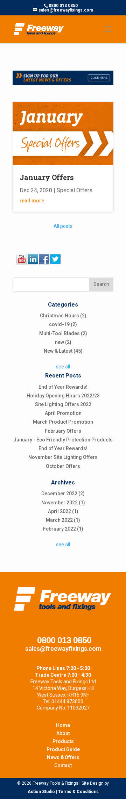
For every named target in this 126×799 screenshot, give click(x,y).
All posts (63, 226)
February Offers (63, 431)
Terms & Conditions (78, 791)
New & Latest (63, 351)
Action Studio (41, 791)
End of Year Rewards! (63, 387)
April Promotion (63, 413)
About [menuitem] (63, 733)
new (63, 342)
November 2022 (63, 502)
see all (63, 366)
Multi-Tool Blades (63, 333)
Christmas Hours (63, 315)
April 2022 (63, 511)
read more (32, 200)
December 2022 (63, 493)
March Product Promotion (63, 422)
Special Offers (74, 190)
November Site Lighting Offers (63, 457)
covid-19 (63, 324)
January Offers (47, 177)
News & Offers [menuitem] (63, 757)
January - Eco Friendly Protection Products (63, 439)
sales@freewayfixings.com (63, 648)
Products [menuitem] (63, 741)
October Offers (63, 466)
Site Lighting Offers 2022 (63, 404)
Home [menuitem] (63, 725)
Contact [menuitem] (63, 765)
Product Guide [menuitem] (63, 749)
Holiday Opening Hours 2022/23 (63, 395)
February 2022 (63, 529)
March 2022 (63, 520)
